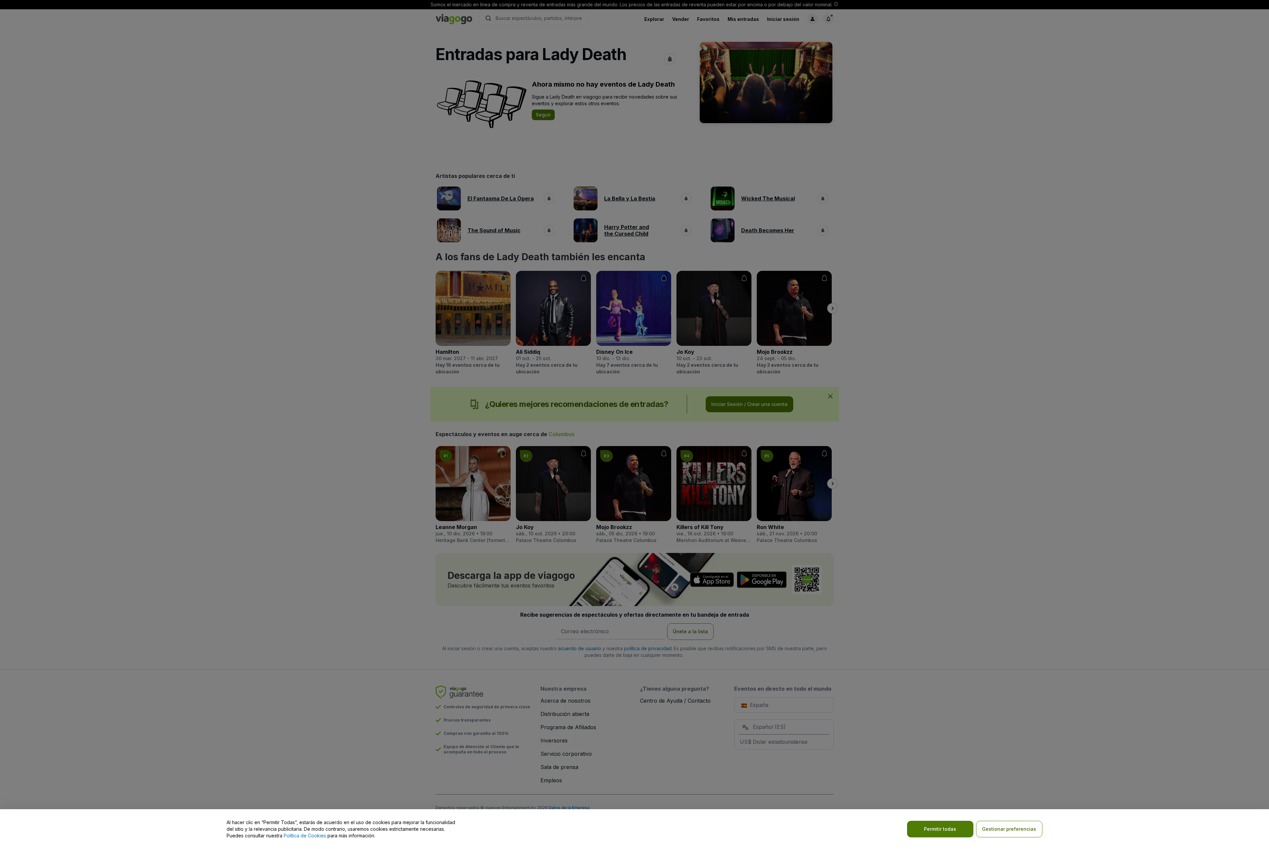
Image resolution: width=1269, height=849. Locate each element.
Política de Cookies (305, 835)
